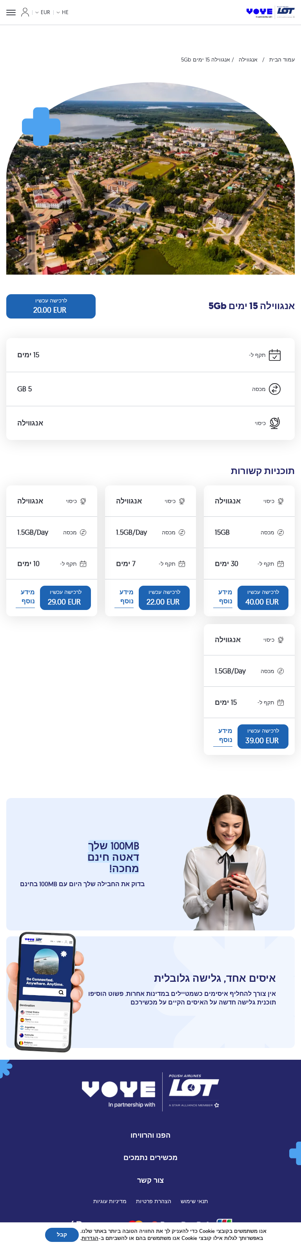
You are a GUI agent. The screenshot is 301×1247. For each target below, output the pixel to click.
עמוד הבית (282, 59)
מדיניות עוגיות (110, 1201)
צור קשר (150, 1180)
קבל (62, 1234)
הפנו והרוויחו (150, 1135)
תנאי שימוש (194, 1201)
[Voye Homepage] (271, 12)
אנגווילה (248, 59)
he (65, 12)
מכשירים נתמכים (150, 1157)
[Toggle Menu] (11, 12)
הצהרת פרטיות (153, 1201)
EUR (45, 12)
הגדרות (90, 1238)
